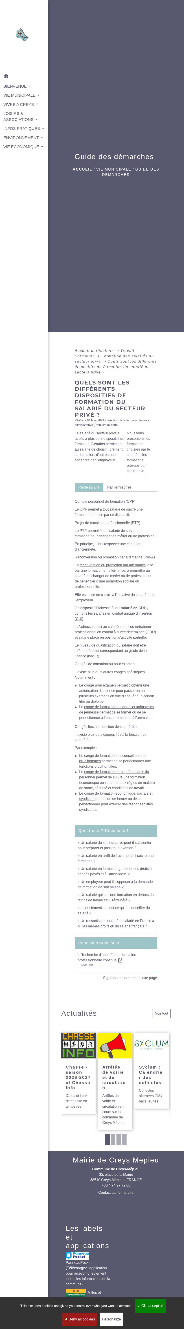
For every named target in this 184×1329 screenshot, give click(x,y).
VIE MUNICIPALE (113, 169)
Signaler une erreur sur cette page (130, 978)
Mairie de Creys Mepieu (116, 1160)
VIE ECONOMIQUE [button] (21, 146)
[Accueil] (24, 36)
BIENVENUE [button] (15, 86)
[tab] (89, 487)
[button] (23, 77)
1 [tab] (107, 1139)
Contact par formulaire (116, 1192)
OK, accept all (152, 1306)
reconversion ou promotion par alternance (113, 565)
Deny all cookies (81, 1319)
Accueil (82, 169)
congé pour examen (100, 685)
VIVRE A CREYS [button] (19, 104)
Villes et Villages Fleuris (83, 1296)
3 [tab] (118, 1139)
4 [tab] (124, 1139)
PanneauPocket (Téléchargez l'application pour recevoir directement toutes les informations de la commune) (88, 1273)
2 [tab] (113, 1139)
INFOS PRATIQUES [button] (22, 128)
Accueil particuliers (95, 351)
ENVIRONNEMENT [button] (21, 138)
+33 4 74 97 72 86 (116, 1185)
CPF (83, 509)
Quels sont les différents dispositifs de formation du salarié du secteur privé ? (116, 367)
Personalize (111, 1319)
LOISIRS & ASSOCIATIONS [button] (19, 116)
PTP (83, 531)
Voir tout (161, 1013)
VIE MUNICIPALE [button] (20, 95)
